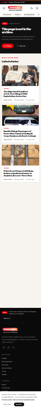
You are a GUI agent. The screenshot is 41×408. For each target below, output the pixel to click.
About (4, 385)
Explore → (7, 318)
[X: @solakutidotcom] (8, 347)
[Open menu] (4, 8)
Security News (7, 368)
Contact (5, 391)
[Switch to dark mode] (32, 8)
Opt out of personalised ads (23, 400)
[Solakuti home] (16, 8)
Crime (6, 88)
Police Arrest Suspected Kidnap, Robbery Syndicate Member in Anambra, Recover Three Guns (19, 173)
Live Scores (6, 388)
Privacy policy (7, 400)
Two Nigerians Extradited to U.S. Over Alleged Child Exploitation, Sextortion (15, 93)
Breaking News (29, 14)
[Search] (37, 8)
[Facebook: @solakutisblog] (4, 347)
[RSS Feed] (13, 347)
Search (22, 46)
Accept (19, 404)
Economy (5, 365)
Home (9, 46)
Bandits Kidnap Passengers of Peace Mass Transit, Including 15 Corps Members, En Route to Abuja (20, 133)
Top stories (7, 14)
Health (4, 374)
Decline (7, 404)
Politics (17, 14)
